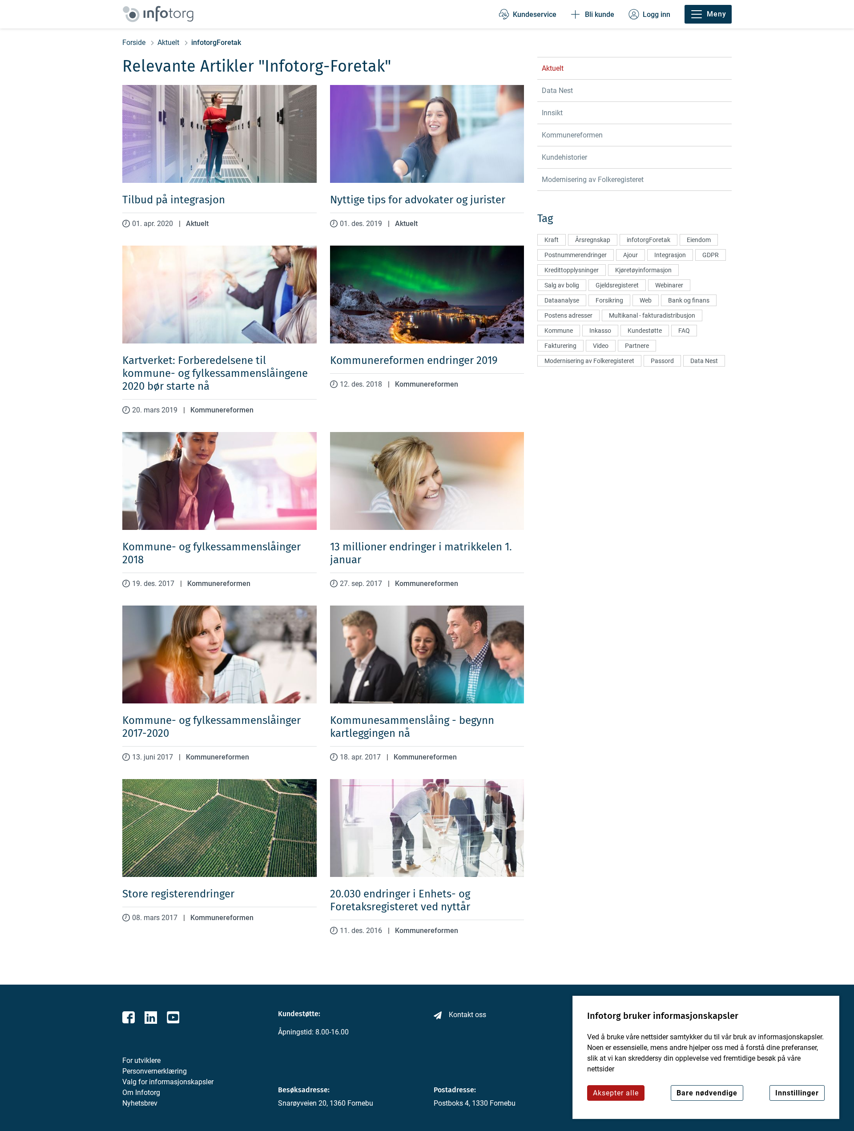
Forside (133, 42)
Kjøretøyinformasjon (643, 270)
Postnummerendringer (575, 255)
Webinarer (669, 285)
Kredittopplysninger (571, 270)
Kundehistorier (564, 157)
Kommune (558, 330)
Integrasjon (670, 255)
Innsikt (552, 113)
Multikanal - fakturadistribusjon (652, 315)
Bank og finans (688, 300)
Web (646, 300)
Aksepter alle (616, 1093)
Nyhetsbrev (139, 1103)
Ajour (630, 255)
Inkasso (600, 330)
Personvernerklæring (154, 1071)
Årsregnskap (592, 239)
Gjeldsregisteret (617, 285)
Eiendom (699, 239)
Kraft (551, 239)
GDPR (710, 255)
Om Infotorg (141, 1092)
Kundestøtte (645, 330)
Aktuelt (168, 42)
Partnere (637, 345)
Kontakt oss (467, 1014)
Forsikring (609, 300)
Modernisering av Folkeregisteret (593, 179)
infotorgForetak (648, 239)
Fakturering (560, 345)
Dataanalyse (561, 300)
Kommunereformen (222, 410)
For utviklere (141, 1060)
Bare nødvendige (707, 1093)
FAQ (684, 330)
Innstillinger (797, 1093)
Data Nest (557, 90)
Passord (662, 360)
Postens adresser (568, 315)
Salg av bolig (561, 285)
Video (600, 345)
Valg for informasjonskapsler (168, 1082)
